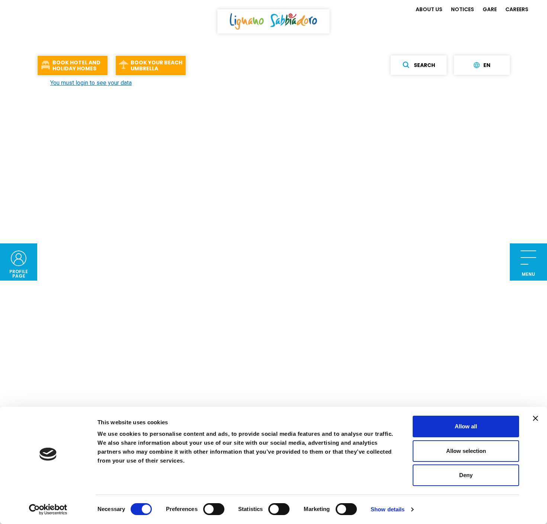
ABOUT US (429, 9)
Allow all (466, 426)
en (486, 65)
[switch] (213, 509)
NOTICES (462, 9)
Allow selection (466, 451)
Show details (387, 509)
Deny (466, 475)
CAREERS (516, 9)
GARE (490, 9)
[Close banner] (535, 418)
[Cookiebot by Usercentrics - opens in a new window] (48, 509)
